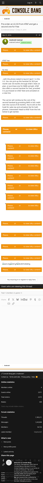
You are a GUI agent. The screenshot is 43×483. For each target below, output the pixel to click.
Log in (11, 50)
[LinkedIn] (22, 300)
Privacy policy (25, 377)
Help (33, 377)
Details (4, 479)
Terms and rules (14, 377)
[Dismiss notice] (39, 461)
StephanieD (38, 432)
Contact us (4, 377)
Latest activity (9, 452)
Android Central (8, 30)
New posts (7, 442)
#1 (40, 35)
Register (20, 50)
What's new (6, 438)
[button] (3, 2)
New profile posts (10, 447)
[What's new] (35, 2)
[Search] (40, 2)
